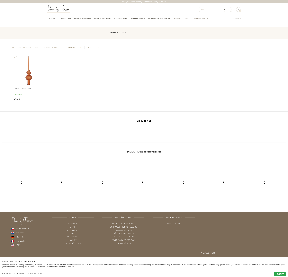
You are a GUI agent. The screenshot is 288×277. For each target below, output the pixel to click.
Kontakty (237, 18)
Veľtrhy (72, 240)
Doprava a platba (123, 230)
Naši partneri (72, 230)
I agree (280, 274)
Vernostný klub (123, 243)
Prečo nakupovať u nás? (123, 240)
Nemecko (20, 237)
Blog (72, 233)
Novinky (177, 18)
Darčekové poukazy (200, 18)
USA (18, 245)
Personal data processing (14, 273)
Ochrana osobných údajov (123, 227)
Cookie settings (34, 273)
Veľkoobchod (174, 224)
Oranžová (46, 47)
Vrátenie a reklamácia (123, 233)
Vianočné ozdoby (24, 47)
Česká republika (22, 229)
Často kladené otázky (123, 237)
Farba (37, 47)
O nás (72, 227)
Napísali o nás (73, 237)
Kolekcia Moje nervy (82, 18)
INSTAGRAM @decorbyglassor (144, 151)
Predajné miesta (72, 243)
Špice (56, 47)
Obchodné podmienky (123, 224)
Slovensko (20, 233)
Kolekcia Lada (65, 18)
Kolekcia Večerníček (102, 18)
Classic (186, 18)
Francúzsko (20, 241)
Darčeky (52, 18)
